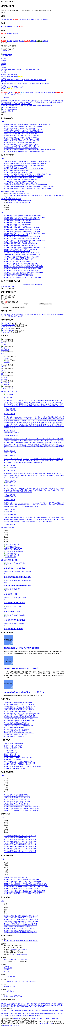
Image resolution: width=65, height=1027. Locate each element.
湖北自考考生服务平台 (46, 1013)
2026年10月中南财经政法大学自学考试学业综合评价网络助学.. (24, 217)
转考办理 (40, 92)
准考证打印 (34, 1006)
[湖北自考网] (6, 55)
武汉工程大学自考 (30, 102)
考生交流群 (11, 286)
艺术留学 (3, 1010)
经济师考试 (50, 1010)
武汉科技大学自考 (26, 104)
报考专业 (6, 409)
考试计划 (9, 74)
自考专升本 (41, 1003)
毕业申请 (15, 41)
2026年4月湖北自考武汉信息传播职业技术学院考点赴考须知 (23, 267)
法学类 (11, 83)
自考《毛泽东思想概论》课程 (14, 603)
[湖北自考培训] (5, 332)
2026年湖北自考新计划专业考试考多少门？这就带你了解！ (25, 692)
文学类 (16, 83)
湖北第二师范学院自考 (56, 102)
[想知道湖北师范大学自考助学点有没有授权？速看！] (8, 644)
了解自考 (3, 19)
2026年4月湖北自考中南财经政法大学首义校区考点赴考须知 (23, 272)
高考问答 (32, 80)
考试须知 (9, 33)
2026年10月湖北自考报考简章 (18, 954)
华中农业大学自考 (20, 100)
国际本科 (19, 94)
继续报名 (9, 41)
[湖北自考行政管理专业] (11, 544)
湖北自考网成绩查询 (22, 1010)
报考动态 (3, 73)
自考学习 (35, 941)
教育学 (42, 83)
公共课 (3, 83)
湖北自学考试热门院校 (7, 391)
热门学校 (6, 97)
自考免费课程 (21, 200)
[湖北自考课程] (5, 328)
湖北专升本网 (43, 1010)
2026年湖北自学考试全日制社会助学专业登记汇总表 (21, 238)
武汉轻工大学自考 (43, 100)
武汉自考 (56, 1013)
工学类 (29, 83)
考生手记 (3, 87)
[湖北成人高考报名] (30, 105)
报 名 (2, 353)
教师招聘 (36, 1010)
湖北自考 (3, 1003)
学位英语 (28, 200)
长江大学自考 (53, 100)
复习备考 (3, 366)
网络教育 (39, 41)
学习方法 (15, 87)
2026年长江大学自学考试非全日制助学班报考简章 (20, 244)
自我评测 (21, 19)
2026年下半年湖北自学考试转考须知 (16, 226)
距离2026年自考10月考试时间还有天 (12, 69)
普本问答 (15, 80)
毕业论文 (11, 1006)
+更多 (2, 121)
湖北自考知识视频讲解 (7, 560)
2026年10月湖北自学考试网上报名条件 (17, 220)
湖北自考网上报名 (20, 1013)
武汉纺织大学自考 (10, 102)
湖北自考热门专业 (6, 527)
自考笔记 (3, 85)
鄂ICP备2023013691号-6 (46, 1023)
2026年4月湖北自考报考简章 (18, 949)
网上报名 (3, 89)
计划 (5, 195)
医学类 (47, 83)
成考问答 (9, 80)
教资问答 (38, 80)
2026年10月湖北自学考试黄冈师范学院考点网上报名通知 (22, 215)
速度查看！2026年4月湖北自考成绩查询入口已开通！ (21, 252)
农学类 (33, 83)
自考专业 (3, 76)
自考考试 (29, 1003)
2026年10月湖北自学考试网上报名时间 (17, 222)
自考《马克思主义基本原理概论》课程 (17, 585)
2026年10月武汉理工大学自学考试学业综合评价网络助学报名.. (24, 233)
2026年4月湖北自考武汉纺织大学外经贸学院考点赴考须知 (23, 265)
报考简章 (41, 1006)
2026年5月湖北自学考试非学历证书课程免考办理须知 (21, 258)
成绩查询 (3, 41)
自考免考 (19, 1005)
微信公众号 (4, 286)
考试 (2, 374)
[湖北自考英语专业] (10, 557)
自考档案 (10, 197)
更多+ (16, 391)
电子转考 (16, 1006)
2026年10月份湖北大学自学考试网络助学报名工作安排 (22, 231)
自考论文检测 (59, 1010)
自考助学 (33, 19)
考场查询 (3, 33)
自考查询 (3, 64)
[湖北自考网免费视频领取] (9, 107)
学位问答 (20, 80)
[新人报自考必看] (6, 323)
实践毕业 (15, 74)
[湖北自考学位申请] (7, 388)
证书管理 (12, 986)
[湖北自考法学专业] (10, 546)
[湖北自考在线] (5, 105)
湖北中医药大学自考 (43, 102)
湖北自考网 (10, 1013)
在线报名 (12, 409)
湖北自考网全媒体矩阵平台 (15, 193)
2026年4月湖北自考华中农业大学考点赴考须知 (19, 261)
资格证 (3, 65)
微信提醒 (26, 193)
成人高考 (33, 41)
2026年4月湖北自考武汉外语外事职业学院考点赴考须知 (22, 268)
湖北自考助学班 (12, 200)
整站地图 (31, 1015)
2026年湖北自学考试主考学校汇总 (16, 235)
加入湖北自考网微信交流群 (31, 69)
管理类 (38, 83)
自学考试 (13, 1005)
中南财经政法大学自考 (7, 100)
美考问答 (43, 80)
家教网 (31, 1010)
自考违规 (38, 314)
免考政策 (47, 195)
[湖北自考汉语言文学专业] (12, 549)
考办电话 (3, 60)
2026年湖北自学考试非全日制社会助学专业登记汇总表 (22, 236)
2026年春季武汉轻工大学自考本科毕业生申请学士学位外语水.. (24, 247)
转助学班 (27, 41)
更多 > (2, 212)
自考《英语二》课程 (11, 594)
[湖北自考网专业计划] (8, 325)
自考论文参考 (35, 1005)
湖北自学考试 (10, 1003)
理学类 (25, 83)
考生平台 (45, 19)
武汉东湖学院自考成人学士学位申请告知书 (18, 242)
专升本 (8, 94)
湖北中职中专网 (11, 1010)
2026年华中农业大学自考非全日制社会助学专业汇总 (21, 228)
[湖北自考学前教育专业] (11, 555)
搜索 (2, 114)
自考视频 (3, 67)
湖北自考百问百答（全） (36, 195)
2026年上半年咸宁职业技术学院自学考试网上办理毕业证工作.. (24, 240)
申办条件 (6, 991)
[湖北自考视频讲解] (7, 111)
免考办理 (35, 92)
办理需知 (6, 986)
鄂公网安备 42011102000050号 (11, 1025)
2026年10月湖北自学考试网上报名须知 (17, 224)
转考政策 (53, 195)
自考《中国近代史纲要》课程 (14, 568)
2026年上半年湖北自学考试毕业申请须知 (18, 259)
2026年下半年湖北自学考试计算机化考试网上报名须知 (22, 219)
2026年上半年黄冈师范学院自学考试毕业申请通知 (20, 249)
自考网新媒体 (5, 50)
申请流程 (12, 991)
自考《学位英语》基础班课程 (14, 620)
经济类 (7, 83)
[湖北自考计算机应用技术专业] (13, 551)
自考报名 (3, 62)
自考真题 (35, 1003)
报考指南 (6, 941)
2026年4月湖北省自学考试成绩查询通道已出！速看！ (21, 256)
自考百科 (3, 80)
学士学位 (53, 1005)
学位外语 (9, 316)
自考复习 (7, 1005)
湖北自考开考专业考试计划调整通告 (18, 195)
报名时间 (15, 19)
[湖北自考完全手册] (7, 326)
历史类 (20, 83)
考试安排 (3, 26)
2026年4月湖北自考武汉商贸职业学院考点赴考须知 (21, 270)
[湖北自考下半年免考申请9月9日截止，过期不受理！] (8, 665)
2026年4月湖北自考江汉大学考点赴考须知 (18, 275)
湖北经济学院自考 (6, 104)
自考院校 (9, 76)
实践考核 (46, 92)
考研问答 (26, 80)
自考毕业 (42, 1005)
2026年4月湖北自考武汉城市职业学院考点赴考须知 (21, 263)
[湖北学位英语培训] (17, 105)
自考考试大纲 (49, 1003)
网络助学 (21, 26)
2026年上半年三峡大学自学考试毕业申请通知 (19, 245)
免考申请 (9, 26)
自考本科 (17, 1003)
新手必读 (9, 19)
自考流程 (3, 314)
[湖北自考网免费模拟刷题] (9, 109)
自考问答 (3, 78)
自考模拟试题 (26, 1005)
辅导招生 (27, 19)
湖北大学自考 (16, 104)
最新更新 (25, 1015)
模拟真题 (15, 26)
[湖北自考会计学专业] (11, 553)
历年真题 (3, 81)
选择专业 (39, 19)
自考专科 (45, 41)
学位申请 (3, 94)
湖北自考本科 (11, 1015)
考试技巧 (15, 33)
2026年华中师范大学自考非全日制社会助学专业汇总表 (22, 229)
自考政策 (3, 74)
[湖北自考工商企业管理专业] (13, 548)
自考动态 (18, 1015)
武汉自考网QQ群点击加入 (50, 1018)
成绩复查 (32, 314)
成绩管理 (21, 41)
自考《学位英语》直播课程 (13, 629)
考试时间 (12, 92)
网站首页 (3, 71)
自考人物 (9, 87)
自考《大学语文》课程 (12, 611)
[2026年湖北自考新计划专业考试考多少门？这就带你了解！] (8, 689)
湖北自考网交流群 (37, 1018)
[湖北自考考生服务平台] (32, 284)
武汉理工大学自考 (31, 100)
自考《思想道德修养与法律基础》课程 (17, 577)
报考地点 (12, 941)
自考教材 (22, 1006)
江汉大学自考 (21, 102)
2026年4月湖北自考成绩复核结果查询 (17, 251)
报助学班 (6, 358)
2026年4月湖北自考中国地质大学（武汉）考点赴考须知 (22, 277)
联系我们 (38, 1015)
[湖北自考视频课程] (7, 330)
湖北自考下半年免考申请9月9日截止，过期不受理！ (22, 668)
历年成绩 (6, 976)
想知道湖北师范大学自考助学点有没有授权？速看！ (22, 648)
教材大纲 (29, 92)
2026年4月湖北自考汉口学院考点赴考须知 (18, 274)
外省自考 (20, 87)
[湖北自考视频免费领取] (44, 105)
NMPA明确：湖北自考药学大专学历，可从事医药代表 (22, 254)
